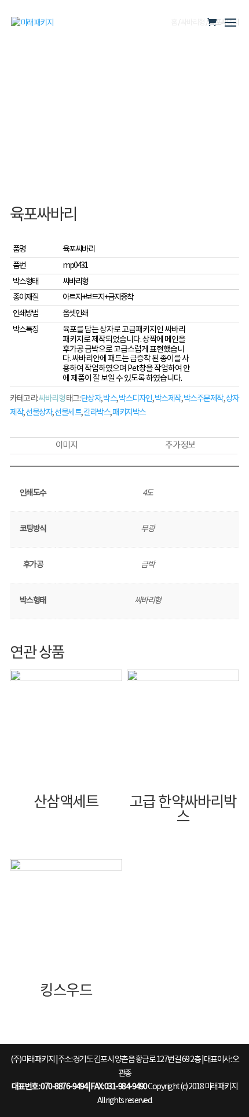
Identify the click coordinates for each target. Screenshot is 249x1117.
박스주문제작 (204, 398)
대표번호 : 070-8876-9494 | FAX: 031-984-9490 (79, 1087)
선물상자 (38, 412)
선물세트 (67, 412)
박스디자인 (135, 398)
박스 (109, 398)
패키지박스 (129, 412)
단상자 (91, 398)
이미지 (67, 445)
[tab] (66, 446)
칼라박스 (96, 412)
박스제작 (168, 398)
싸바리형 (51, 398)
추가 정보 (180, 445)
